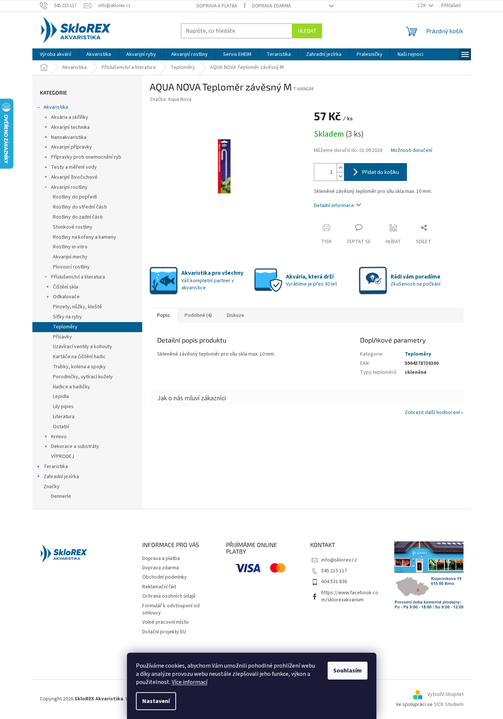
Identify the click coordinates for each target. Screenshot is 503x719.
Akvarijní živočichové (74, 177)
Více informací (189, 682)
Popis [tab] (163, 315)
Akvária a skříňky (69, 117)
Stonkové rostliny (72, 227)
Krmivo (59, 436)
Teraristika (56, 466)
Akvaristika (56, 107)
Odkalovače (66, 296)
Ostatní (61, 426)
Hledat (307, 31)
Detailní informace (334, 205)
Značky (52, 486)
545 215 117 (334, 571)
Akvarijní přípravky (71, 147)
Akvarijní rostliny (69, 187)
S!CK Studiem (449, 704)
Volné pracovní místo (165, 622)
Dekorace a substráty (75, 446)
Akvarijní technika (70, 127)
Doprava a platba (217, 6)
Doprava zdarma (271, 6)
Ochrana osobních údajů (168, 596)
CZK (422, 5)
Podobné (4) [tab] (198, 315)
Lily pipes (63, 406)
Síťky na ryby (67, 317)
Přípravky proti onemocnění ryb (86, 157)
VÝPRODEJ (62, 456)
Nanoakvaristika (68, 137)
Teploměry (65, 327)
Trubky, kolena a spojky (79, 366)
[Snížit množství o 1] (340, 176)
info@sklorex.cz (339, 560)
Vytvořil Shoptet (445, 694)
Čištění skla (65, 287)
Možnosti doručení (411, 150)
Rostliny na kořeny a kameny (84, 237)
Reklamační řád (159, 587)
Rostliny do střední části (80, 207)
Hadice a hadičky (71, 387)
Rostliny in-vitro (70, 247)
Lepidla (61, 396)
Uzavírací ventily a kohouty (82, 346)
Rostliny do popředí (75, 197)
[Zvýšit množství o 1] (340, 167)
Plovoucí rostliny (71, 267)
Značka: (170, 99)
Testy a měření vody (74, 167)
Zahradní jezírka (61, 476)
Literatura (63, 416)
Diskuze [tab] (235, 315)
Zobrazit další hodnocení (432, 412)
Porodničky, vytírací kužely (83, 377)
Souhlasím (347, 670)
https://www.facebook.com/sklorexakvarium (349, 596)
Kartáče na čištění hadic (79, 356)
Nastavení (156, 701)
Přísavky (62, 337)
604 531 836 (334, 581)
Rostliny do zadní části (78, 217)
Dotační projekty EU (164, 632)
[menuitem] (55, 54)
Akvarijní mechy (70, 257)
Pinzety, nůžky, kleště (77, 307)
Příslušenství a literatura (78, 277)
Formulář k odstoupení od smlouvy (171, 609)
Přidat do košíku (380, 172)
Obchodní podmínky (164, 577)
